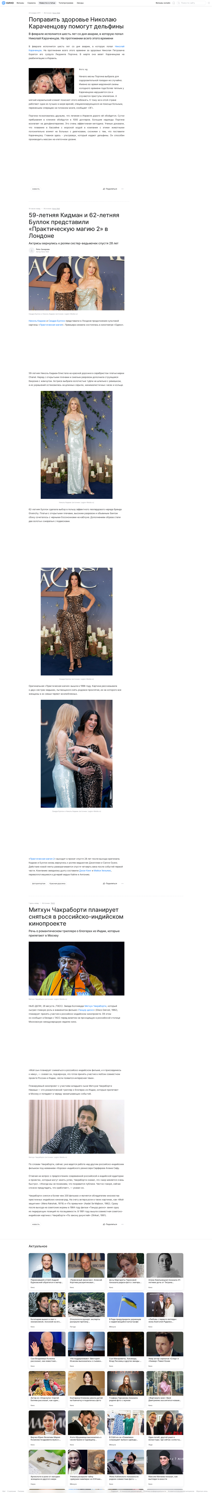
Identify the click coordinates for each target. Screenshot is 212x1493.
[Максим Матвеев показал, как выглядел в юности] (164, 1468)
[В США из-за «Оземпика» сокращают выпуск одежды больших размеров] (125, 1428)
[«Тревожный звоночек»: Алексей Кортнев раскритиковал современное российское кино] (86, 1271)
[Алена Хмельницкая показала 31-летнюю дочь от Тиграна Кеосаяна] (164, 1271)
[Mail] (3, 3)
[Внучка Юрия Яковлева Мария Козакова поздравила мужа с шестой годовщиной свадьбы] (47, 1428)
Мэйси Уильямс (102, 870)
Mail (3, 1491)
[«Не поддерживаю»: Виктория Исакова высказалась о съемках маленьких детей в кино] (86, 1350)
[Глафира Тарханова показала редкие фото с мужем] (125, 1389)
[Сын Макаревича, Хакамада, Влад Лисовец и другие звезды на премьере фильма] (125, 1350)
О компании (11, 1491)
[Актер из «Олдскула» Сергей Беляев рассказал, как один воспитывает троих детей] (47, 1389)
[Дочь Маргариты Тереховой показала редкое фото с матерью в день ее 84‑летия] (125, 1271)
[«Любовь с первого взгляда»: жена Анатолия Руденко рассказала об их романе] (164, 1310)
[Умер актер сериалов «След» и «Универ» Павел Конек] (164, 1350)
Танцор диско (86, 1010)
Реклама (21, 1491)
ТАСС (53, 903)
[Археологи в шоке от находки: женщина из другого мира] (47, 1468)
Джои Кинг (85, 870)
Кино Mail (56, 13)
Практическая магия (51, 324)
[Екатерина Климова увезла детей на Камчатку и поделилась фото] (86, 1389)
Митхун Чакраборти (95, 1006)
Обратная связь (202, 1491)
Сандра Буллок (56, 321)
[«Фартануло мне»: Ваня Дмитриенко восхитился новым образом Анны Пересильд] (164, 1389)
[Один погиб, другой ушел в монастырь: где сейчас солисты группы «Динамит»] (164, 1428)
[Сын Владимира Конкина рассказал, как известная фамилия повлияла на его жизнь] (47, 1350)
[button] (76, 283)
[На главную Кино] (9, 3)
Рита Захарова (43, 249)
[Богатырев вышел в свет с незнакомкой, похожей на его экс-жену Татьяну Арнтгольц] (47, 1310)
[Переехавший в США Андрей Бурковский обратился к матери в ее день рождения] (47, 1271)
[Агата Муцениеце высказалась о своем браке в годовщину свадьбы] (86, 1428)
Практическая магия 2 (42, 858)
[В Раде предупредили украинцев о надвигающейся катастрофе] (125, 1310)
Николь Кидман (37, 321)
